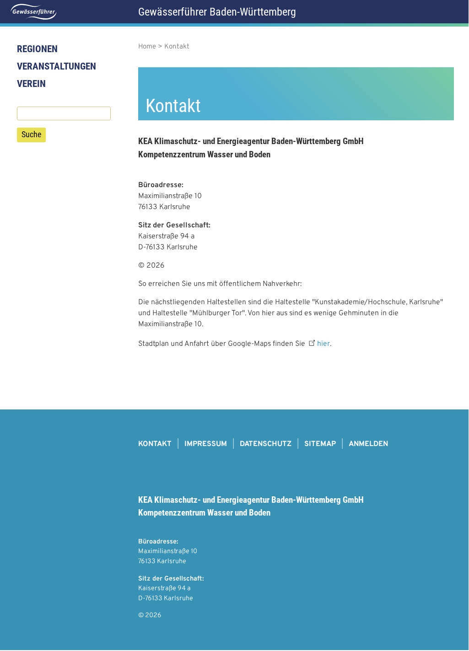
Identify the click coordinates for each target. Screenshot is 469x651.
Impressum (205, 444)
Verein (31, 83)
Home (147, 47)
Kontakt (155, 444)
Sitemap (320, 444)
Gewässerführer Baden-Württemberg (217, 11)
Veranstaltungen (56, 66)
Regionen (37, 48)
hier (323, 344)
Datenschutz (265, 444)
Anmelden (368, 444)
